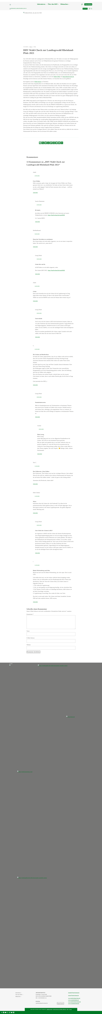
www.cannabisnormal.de (73, 1003)
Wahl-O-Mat (57, 76)
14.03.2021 (37, 286)
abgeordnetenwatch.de (68, 76)
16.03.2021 (37, 234)
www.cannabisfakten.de (73, 1000)
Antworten (35, 192)
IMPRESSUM (49, 1009)
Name (28, 631)
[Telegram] (56, 143)
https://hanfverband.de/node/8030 (56, 215)
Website (29, 644)
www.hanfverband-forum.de (74, 1001)
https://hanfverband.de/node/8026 (56, 270)
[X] (43, 143)
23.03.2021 (37, 175)
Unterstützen (88, 4)
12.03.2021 (37, 349)
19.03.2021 (39, 259)
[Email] (59, 143)
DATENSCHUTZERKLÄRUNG (59, 1009)
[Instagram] (54, 143)
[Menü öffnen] (91, 8)
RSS (67, 1009)
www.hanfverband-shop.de (74, 998)
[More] (62, 143)
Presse (70, 1009)
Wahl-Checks (37, 81)
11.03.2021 (37, 466)
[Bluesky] (45, 143)
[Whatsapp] (48, 143)
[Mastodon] (51, 143)
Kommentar (30, 614)
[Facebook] (40, 143)
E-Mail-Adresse (31, 638)
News (31, 46)
